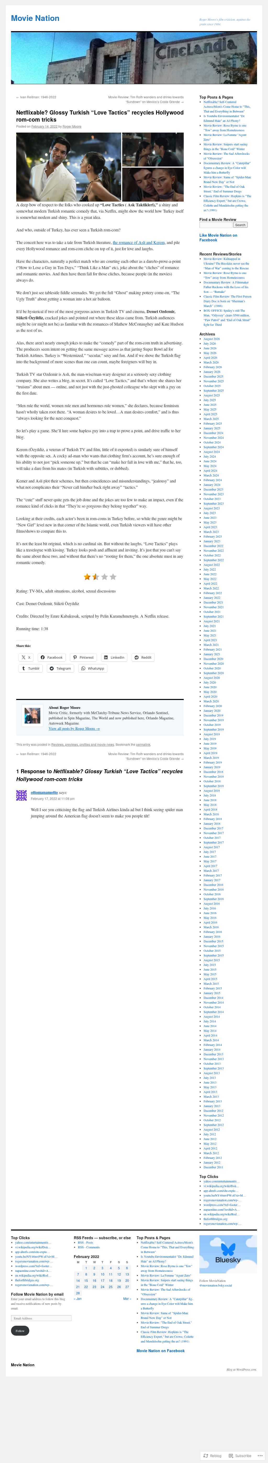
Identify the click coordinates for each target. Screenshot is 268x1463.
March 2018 (211, 814)
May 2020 (210, 692)
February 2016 (213, 932)
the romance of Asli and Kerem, (139, 242)
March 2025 (211, 419)
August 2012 (212, 1129)
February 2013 (213, 1101)
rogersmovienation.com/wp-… (223, 1200)
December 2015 (213, 941)
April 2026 (210, 357)
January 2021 (212, 654)
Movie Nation (35, 17)
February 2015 (213, 988)
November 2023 (214, 494)
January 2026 (212, 371)
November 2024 (214, 437)
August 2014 (212, 1016)
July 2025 (210, 400)
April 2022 (210, 583)
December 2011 (213, 1167)
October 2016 (212, 894)
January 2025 (212, 428)
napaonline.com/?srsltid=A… (222, 1209)
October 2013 (212, 1063)
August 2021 (212, 621)
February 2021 (213, 649)
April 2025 (210, 414)
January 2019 (212, 767)
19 (119, 1280)
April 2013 (210, 1092)
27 (127, 1286)
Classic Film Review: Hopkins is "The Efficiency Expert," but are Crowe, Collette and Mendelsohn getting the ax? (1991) (167, 1336)
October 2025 (212, 386)
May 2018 (210, 804)
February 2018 (213, 819)
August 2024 (212, 451)
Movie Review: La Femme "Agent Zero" (166, 1275)
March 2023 (211, 532)
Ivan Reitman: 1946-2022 (36, 97)
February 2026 (213, 367)
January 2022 (212, 597)
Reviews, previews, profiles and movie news (82, 744)
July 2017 (210, 852)
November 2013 (214, 1059)
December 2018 (213, 772)
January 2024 (212, 484)
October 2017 (212, 837)
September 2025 (214, 390)
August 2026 (212, 339)
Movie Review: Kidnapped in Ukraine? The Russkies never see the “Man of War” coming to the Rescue (226, 263)
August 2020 (212, 677)
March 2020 (211, 701)
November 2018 (214, 776)
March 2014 (211, 1040)
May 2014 (210, 1030)
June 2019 (210, 743)
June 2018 (210, 800)
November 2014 (214, 1002)
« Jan (78, 1298)
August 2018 (212, 790)
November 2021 (214, 607)
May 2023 (210, 522)
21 (78, 1286)
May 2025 (210, 409)
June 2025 (210, 404)
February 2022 (213, 593)
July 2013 (210, 1077)
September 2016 (214, 899)
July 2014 (210, 1021)
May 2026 (210, 353)
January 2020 (212, 710)
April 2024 (210, 470)
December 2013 (213, 1054)
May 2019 (210, 748)
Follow (20, 1331)
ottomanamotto (44, 792)
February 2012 (213, 1157)
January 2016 (212, 936)
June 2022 (210, 574)
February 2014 (213, 1045)
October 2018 (212, 781)
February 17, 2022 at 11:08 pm (53, 798)
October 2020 (212, 668)
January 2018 (212, 823)
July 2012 (210, 1134)
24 (102, 1286)
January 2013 (212, 1106)
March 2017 (211, 870)
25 (111, 1286)
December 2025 (213, 376)
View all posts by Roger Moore (74, 728)
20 (127, 1280)
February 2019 (213, 762)
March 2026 (211, 362)
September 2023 (214, 503)
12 (119, 1274)
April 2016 (210, 922)
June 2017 (210, 856)
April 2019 (210, 753)
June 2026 (210, 348)
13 (127, 1274)
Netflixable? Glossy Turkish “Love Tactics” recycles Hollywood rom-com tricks (100, 115)
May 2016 (210, 917)
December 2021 (213, 602)
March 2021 (211, 644)
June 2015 (210, 969)
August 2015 (212, 960)
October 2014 (212, 1007)
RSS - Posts (85, 1242)
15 (86, 1280)
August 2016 (212, 903)
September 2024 (214, 447)
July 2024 (210, 456)
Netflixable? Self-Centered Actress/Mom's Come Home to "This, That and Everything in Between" (227, 106)
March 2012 (211, 1153)
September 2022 (214, 560)
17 (102, 1280)
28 (78, 1293)
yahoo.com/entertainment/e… (222, 1181)
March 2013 (211, 1096)
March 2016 (211, 927)
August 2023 (212, 508)
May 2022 (210, 579)
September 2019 (214, 729)
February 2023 (213, 536)
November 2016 (214, 889)
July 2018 (210, 795)
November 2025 (214, 381)
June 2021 (210, 630)
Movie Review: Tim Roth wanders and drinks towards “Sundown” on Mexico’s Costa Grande (146, 99)
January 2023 (212, 541)
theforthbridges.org (215, 1219)
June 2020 (210, 687)
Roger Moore (72, 126)
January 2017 (212, 880)
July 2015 (210, 965)
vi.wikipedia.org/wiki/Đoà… (221, 1186)
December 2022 (213, 546)
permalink (143, 744)
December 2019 (213, 715)
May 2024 (210, 466)
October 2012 (212, 1120)
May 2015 (210, 974)
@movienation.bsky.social (215, 1285)
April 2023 (210, 527)
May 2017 (210, 861)
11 (111, 1274)
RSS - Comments (89, 1247)
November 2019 (214, 720)
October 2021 (212, 612)
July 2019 (210, 739)
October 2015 (212, 950)
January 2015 (212, 993)
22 (86, 1286)
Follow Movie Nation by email (37, 1294)
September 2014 (214, 1012)
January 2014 (212, 1049)
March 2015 (211, 983)
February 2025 (213, 423)
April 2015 (210, 979)
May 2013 (210, 1087)
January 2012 (212, 1162)
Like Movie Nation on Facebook (218, 237)
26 (119, 1286)
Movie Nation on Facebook (161, 1350)
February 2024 (213, 480)
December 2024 (213, 433)
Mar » (127, 1298)
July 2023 (210, 513)
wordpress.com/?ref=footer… (222, 1205)
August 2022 (212, 564)
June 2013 (210, 1082)
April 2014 (210, 1035)
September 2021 (214, 616)
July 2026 (210, 343)
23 (94, 1286)
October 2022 (212, 555)
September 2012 (214, 1125)
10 (102, 1274)
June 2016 (210, 913)
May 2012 (210, 1143)
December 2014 (213, 997)
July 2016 (210, 908)
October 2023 (212, 499)
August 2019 (212, 734)
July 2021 (210, 626)
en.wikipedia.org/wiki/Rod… (222, 1214)
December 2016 (213, 885)
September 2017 (214, 842)
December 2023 (213, 489)
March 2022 (211, 588)
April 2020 (210, 696)
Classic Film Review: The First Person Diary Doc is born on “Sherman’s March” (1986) (228, 301)
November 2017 (214, 833)
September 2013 (214, 1068)
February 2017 (213, 875)
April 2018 (210, 809)
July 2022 (210, 569)
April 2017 (210, 866)
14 (78, 1280)
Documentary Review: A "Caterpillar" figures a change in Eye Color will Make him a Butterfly (227, 167)
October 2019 (212, 724)
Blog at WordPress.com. (242, 1369)
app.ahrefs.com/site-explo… (221, 1190)
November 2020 (214, 663)
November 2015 (214, 946)
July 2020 (210, 682)
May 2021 (210, 635)
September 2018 (214, 786)
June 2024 (210, 461)
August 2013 (212, 1073)
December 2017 (213, 828)
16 (94, 1280)
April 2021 (210, 640)
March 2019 (211, 757)
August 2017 (212, 847)
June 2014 (210, 1026)
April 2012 (210, 1148)
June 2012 (210, 1139)
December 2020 (213, 659)
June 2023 (210, 517)
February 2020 (213, 706)
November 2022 (214, 550)
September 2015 (214, 955)
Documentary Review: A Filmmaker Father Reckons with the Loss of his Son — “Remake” (226, 287)
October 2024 (212, 442)
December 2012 (213, 1110)
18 (111, 1280)
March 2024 (211, 475)
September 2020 (214, 673)
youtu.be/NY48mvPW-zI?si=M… (225, 1195)
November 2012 (214, 1115)
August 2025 (212, 395)
